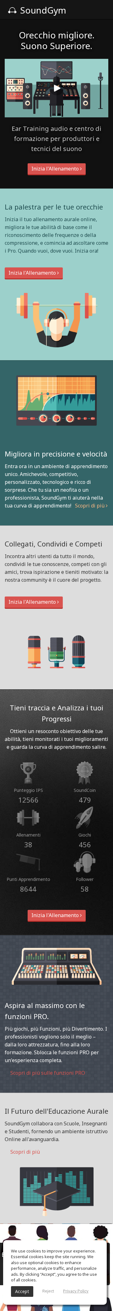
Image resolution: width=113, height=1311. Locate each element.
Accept (22, 1291)
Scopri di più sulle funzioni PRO (47, 1072)
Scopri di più (90, 505)
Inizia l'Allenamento (55, 168)
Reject (48, 1291)
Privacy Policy (76, 1291)
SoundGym (42, 10)
